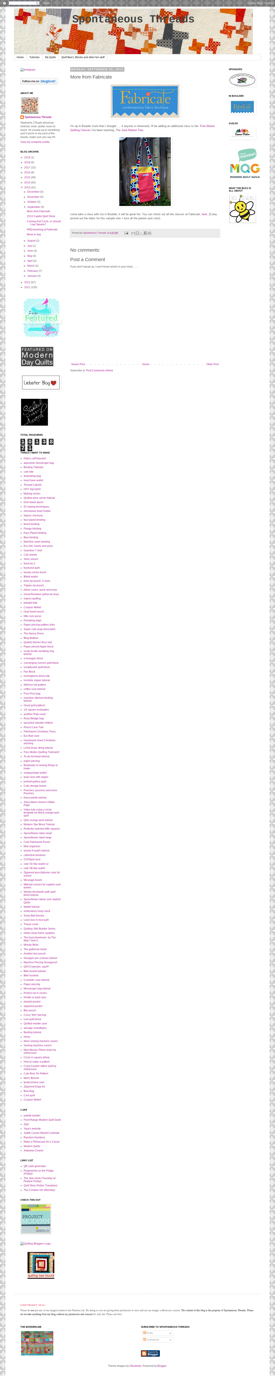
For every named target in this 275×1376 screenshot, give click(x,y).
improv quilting (32, 598)
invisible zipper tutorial (37, 680)
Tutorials (34, 57)
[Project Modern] (35, 1233)
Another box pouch (35, 953)
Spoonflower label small (38, 833)
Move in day (34, 234)
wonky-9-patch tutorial (36, 850)
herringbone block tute (37, 675)
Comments (152, 1339)
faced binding (32, 524)
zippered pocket (33, 1006)
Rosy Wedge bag (34, 718)
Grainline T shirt (33, 550)
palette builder (32, 1115)
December (33, 191)
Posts (149, 1333)
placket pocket (32, 1001)
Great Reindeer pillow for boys (41, 594)
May (30, 255)
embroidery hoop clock (37, 911)
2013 (27, 187)
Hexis (27, 1036)
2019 (27, 157)
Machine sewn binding (37, 541)
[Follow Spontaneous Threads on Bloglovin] (39, 83)
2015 (27, 177)
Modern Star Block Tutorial (39, 824)
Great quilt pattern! (34, 705)
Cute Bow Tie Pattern (36, 1073)
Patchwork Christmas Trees (40, 731)
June (30, 250)
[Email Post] (126, 232)
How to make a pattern (37, 1061)
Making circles (32, 493)
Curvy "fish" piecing (35, 1014)
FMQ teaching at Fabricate (42, 229)
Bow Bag (29, 1091)
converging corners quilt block (41, 662)
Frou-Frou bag (32, 693)
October (32, 201)
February (32, 270)
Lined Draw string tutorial (38, 747)
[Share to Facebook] (145, 233)
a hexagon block (33, 658)
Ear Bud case (31, 735)
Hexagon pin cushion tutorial (40, 958)
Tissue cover (31, 924)
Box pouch (30, 1010)
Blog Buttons (31, 638)
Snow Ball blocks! (34, 915)
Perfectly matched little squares (42, 828)
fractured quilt (32, 567)
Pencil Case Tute (34, 727)
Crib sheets (30, 554)
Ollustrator (135, 1365)
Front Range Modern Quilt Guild (42, 1119)
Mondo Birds (31, 944)
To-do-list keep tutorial (36, 756)
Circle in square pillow (37, 1057)
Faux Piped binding (35, 532)
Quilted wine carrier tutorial (39, 497)
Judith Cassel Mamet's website (42, 1132)
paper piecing (32, 760)
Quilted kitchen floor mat (38, 642)
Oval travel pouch (34, 611)
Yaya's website (32, 1128)
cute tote (29, 471)
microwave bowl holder (37, 511)
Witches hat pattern (35, 684)
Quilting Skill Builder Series (39, 928)
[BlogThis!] (137, 233)
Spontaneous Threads (133, 19)
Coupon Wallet (32, 607)
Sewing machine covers (38, 1045)
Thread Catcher (33, 484)
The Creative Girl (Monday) (39, 1190)
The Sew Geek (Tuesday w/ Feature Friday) (40, 1180)
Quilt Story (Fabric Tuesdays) (40, 1185)
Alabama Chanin (33, 1150)
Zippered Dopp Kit (34, 1086)
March (31, 265)
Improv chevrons (33, 515)
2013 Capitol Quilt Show (41, 216)
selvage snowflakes (35, 1028)
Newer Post (78, 364)
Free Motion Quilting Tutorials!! (41, 752)
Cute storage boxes (35, 785)
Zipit (26, 1124)
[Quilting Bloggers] (35, 1243)
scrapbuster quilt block (37, 667)
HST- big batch (32, 489)
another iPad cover (35, 714)
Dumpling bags (32, 620)
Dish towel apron (33, 502)
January (32, 275)
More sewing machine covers (41, 1041)
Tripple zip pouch (34, 585)
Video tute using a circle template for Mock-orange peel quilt (41, 812)
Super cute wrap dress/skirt (39, 629)
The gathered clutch (35, 949)
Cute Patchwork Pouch (37, 842)
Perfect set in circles (35, 993)
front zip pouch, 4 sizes (37, 580)
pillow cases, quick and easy (40, 589)
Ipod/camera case (34, 1082)
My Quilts (50, 57)
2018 (27, 162)
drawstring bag (32, 476)
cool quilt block (32, 1019)
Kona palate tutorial (35, 797)
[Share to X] (141, 233)
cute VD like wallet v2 (36, 863)
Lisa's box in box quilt (36, 919)
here (204, 214)
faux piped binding (34, 519)
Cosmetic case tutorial (36, 979)
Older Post (212, 364)
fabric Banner (31, 1078)
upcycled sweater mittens (38, 722)
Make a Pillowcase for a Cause (42, 1141)
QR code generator (35, 1166)
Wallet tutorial (32, 906)
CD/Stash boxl (32, 859)
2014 (27, 182)
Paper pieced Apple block (38, 646)
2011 (27, 287)
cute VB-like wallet (34, 868)
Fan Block (29, 671)
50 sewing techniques (36, 506)
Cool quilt (29, 1095)
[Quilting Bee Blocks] (41, 1277)
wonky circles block (35, 572)
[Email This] (133, 233)
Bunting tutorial (32, 1032)
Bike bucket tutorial (35, 971)
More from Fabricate (38, 211)
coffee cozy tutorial (34, 689)
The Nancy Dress (34, 633)
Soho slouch (31, 559)
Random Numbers (34, 1137)
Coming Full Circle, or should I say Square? (44, 223)
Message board (33, 880)
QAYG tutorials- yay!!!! (36, 966)
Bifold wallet (31, 576)
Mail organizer (32, 846)
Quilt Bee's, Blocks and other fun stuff (82, 57)
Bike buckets (31, 975)
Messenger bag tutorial (37, 988)
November (33, 196)
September (34, 207)
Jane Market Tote (132, 130)
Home (20, 57)
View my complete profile (35, 142)
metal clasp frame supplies (39, 932)
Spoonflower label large (38, 837)
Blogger (161, 1365)
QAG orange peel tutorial (38, 820)
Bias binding (31, 537)
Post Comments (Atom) (99, 370)
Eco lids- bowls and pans (38, 545)
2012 (27, 282)
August (31, 240)
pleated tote (30, 602)
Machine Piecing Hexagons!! (40, 962)
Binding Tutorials (33, 467)
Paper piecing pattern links (39, 624)
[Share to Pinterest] (149, 233)
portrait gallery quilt (35, 781)
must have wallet (33, 480)
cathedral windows (35, 855)
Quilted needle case (35, 1023)
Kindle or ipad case (35, 997)
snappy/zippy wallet (35, 772)
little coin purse (32, 616)
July (30, 245)
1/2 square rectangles (36, 709)
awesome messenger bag (39, 462)
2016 (27, 172)
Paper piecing (32, 984)
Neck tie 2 (29, 563)
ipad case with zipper (36, 777)
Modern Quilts (32, 1146)
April (30, 260)
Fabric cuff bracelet (35, 458)
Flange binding (32, 528)
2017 (27, 167)
